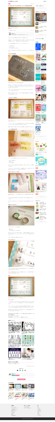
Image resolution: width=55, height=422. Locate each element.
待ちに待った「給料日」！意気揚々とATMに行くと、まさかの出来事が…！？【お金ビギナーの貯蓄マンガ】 (28, 333)
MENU (45, 1)
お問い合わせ (12, 413)
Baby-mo (38, 413)
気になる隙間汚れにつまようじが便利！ (14, 315)
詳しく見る (17, 375)
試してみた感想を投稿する (21, 379)
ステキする (33, 30)
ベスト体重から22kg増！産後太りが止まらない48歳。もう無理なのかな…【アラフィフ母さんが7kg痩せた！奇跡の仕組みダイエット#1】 (14, 346)
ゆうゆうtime (38, 414)
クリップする (32, 3)
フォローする (13, 375)
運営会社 (12, 414)
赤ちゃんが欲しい (39, 415)
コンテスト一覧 (41, 196)
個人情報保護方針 (13, 415)
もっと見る (41, 34)
